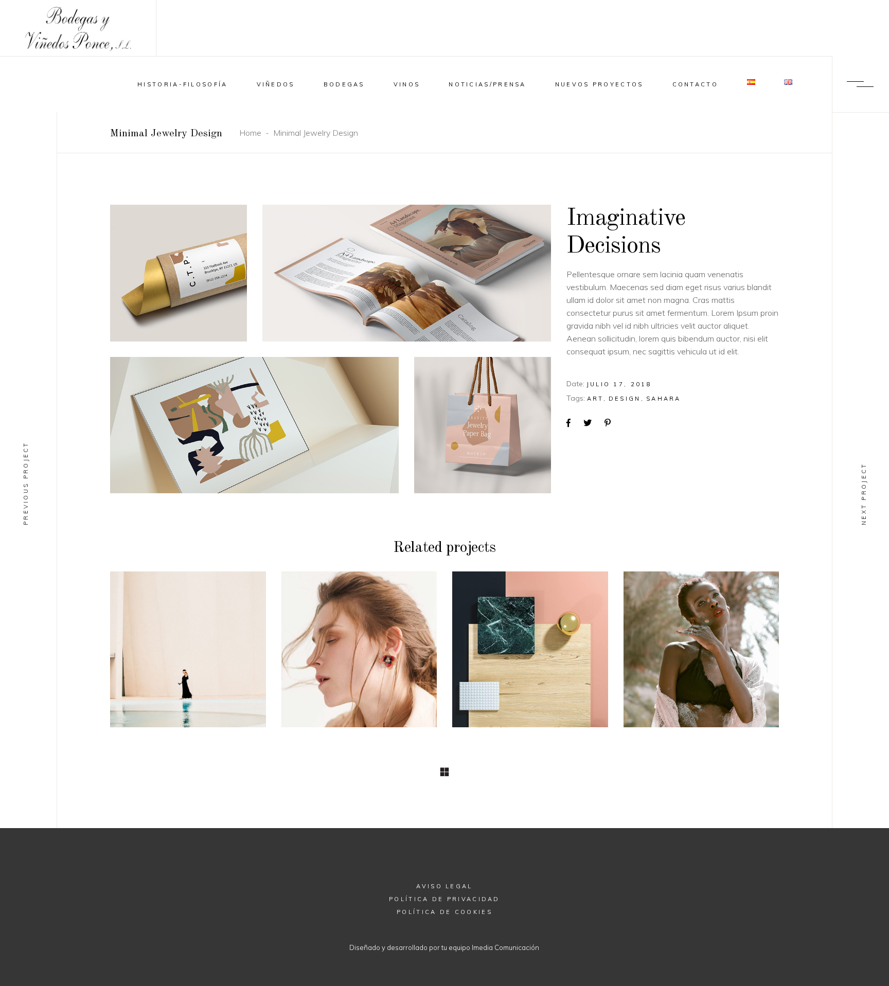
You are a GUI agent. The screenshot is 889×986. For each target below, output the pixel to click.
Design (625, 398)
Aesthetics (359, 647)
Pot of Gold (530, 647)
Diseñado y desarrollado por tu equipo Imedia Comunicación (444, 947)
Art (595, 398)
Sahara (663, 398)
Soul (188, 647)
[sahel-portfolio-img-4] (482, 425)
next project (863, 493)
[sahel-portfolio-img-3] (178, 273)
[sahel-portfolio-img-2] (406, 273)
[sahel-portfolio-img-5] (254, 425)
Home (250, 133)
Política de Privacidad (444, 899)
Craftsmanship (701, 647)
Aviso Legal (444, 886)
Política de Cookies (444, 912)
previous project (25, 483)
